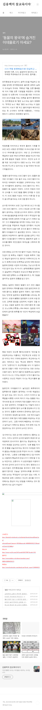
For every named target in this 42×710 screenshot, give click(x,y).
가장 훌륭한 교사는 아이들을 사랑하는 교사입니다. (16, 671)
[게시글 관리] (12, 580)
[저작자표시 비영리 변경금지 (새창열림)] (28, 580)
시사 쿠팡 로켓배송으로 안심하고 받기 (21, 69)
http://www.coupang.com (14, 65)
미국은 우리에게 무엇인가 (14, 596)
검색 (32, 4)
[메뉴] (37, 4)
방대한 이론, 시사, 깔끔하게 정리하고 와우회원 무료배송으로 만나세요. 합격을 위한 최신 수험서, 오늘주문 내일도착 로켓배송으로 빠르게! (21, 73)
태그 (11, 13)
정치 (6, 590)
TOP (37, 703)
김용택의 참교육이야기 (18, 4)
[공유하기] (9, 580)
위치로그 (34, 13)
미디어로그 (22, 13)
